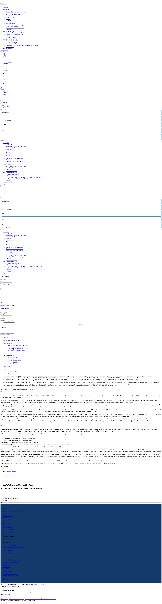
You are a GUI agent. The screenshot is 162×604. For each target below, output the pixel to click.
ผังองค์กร (8, 19)
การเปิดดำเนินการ (10, 47)
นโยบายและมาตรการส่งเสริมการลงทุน (14, 26)
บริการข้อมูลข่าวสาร (5, 333)
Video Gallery (6, 568)
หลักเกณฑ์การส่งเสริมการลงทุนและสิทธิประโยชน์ (14, 547)
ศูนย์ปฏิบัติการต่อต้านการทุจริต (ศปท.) (11, 575)
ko (4, 195)
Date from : (3, 313)
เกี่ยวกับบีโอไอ (6, 9)
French (4, 56)
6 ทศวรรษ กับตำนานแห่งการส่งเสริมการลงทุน (16, 12)
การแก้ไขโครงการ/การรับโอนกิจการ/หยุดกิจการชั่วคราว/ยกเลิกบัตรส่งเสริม (22, 45)
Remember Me (6, 284)
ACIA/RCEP (5, 577)
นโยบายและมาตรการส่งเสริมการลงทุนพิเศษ (13, 543)
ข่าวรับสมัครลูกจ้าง (12, 362)
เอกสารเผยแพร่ (9, 29)
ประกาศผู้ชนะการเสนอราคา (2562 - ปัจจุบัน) (18, 348)
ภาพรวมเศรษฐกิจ (7, 527)
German (4, 55)
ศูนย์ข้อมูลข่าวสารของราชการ (10, 574)
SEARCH (81, 324)
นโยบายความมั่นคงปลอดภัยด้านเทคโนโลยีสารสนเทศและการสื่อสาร (40, 599)
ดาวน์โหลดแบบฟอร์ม (8, 48)
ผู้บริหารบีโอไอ (9, 15)
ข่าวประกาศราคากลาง (9, 352)
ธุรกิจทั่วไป (5, 539)
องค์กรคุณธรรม (6, 579)
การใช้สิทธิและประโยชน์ (11, 42)
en (4, 189)
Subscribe (2, 87)
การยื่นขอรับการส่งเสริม (8, 31)
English (4, 54)
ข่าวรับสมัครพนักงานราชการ (14, 359)
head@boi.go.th (6, 63)
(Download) (14, 471)
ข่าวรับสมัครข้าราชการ (13, 357)
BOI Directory (8, 20)
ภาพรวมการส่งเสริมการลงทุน (12, 40)
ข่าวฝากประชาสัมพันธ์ (13, 371)
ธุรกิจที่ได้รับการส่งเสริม (8, 538)
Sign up (7, 276)
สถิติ (4, 563)
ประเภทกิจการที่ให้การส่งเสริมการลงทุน (14, 34)
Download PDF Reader (5, 500)
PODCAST (5, 578)
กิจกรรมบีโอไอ (6, 559)
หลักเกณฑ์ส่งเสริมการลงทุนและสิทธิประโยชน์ (16, 32)
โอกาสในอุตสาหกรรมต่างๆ (9, 534)
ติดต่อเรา (8, 21)
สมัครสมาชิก (7, 7)
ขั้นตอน (4, 548)
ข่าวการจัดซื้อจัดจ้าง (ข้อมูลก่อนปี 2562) (17, 350)
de (4, 190)
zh (4, 193)
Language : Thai (5, 51)
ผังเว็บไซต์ (3, 79)
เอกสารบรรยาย (6, 567)
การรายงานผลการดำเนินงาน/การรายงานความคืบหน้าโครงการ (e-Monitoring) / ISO (24, 43)
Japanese (5, 59)
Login (2, 283)
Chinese (4, 57)
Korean (4, 60)
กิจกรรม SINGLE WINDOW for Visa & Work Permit (14, 560)
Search (2, 302)
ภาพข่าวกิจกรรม (8, 373)
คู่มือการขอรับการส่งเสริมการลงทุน (11, 553)
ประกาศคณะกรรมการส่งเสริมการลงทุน (14, 24)
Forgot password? (4, 286)
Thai (4, 53)
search (14, 305)
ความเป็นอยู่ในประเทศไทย (9, 529)
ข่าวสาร (5, 557)
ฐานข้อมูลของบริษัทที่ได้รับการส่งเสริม (11, 562)
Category (2, 320)
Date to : (2, 317)
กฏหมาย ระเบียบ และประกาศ (9, 551)
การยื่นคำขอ (8, 36)
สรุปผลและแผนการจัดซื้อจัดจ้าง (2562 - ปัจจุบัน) (18, 345)
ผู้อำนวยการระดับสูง (10, 17)
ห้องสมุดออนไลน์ (7, 571)
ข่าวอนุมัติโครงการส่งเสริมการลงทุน (12, 340)
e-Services (5, 572)
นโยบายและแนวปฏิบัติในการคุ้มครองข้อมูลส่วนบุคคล (12, 599)
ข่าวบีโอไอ (6, 337)
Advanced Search (5, 308)
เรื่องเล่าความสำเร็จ (7, 532)
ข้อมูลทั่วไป (5, 530)
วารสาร (5, 569)
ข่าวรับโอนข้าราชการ (13, 363)
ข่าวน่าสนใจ (7, 366)
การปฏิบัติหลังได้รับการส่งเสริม (10, 39)
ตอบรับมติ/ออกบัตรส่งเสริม (11, 37)
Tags (1, 323)
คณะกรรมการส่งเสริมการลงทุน (13, 14)
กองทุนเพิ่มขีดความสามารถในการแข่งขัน (15, 28)
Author (2, 321)
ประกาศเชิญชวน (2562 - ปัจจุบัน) (15, 347)
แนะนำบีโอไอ (9, 11)
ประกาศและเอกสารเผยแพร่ (9, 23)
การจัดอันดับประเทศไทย (8, 526)
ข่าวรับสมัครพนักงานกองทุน (14, 360)
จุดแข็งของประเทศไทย (8, 524)
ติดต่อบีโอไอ (6, 582)
